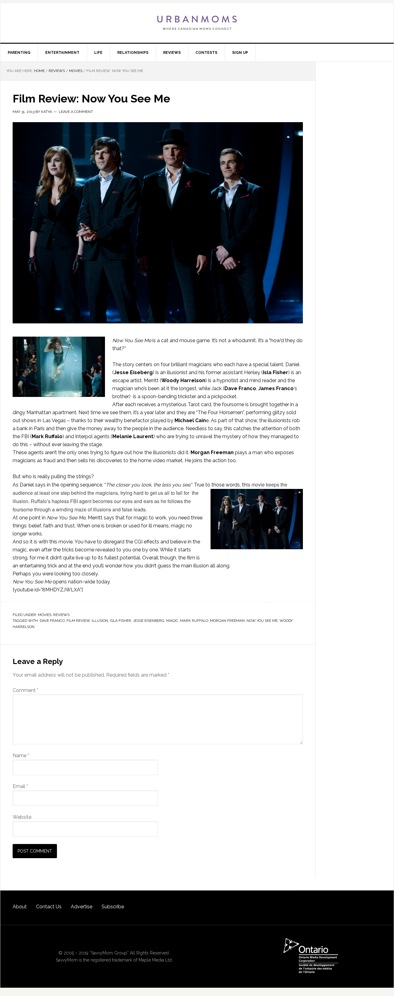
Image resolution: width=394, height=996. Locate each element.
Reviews (61, 615)
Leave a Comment (76, 112)
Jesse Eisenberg (148, 620)
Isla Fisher (120, 620)
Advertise (81, 907)
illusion (100, 620)
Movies (44, 615)
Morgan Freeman (227, 620)
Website (22, 817)
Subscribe (113, 907)
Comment (25, 690)
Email (20, 786)
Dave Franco (52, 620)
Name (21, 755)
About (20, 907)
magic (172, 620)
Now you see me (262, 620)
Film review (78, 620)
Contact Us (49, 907)
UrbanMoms (197, 23)
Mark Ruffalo (194, 620)
